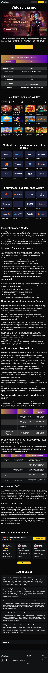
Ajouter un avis (39, 538)
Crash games (29, 101)
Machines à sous (41, 101)
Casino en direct (17, 101)
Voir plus (24, 562)
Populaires (5, 101)
